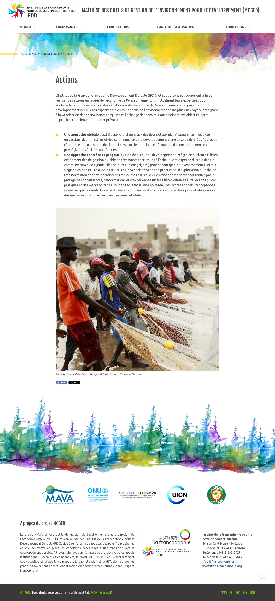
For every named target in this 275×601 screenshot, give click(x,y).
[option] (58, 495)
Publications (118, 27)
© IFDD (25, 592)
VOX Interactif (101, 592)
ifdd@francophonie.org (219, 561)
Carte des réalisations (176, 27)
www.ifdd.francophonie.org (222, 566)
